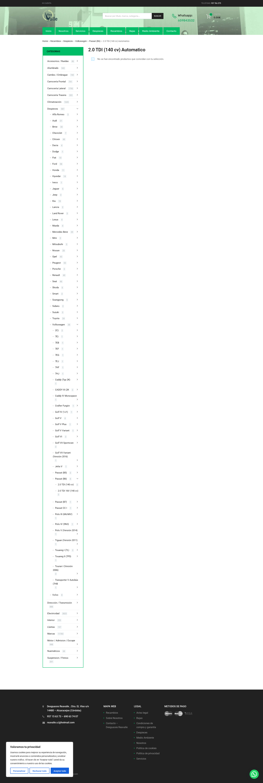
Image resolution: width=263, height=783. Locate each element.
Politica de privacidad (148, 753)
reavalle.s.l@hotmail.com (61, 722)
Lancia (55, 207)
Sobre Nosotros (114, 718)
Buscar (157, 16)
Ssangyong (57, 299)
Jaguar (55, 188)
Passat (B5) (61, 472)
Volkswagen (81, 41)
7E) (56, 336)
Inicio (48, 31)
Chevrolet (57, 133)
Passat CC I (61, 508)
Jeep (54, 194)
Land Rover (58, 213)
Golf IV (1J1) (61, 412)
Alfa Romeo (58, 114)
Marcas (51, 633)
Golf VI (58, 436)
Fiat (54, 157)
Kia (54, 201)
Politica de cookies (146, 748)
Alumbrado (52, 68)
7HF (57, 367)
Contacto (171, 31)
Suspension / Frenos (57, 658)
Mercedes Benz (60, 232)
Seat (54, 281)
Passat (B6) (94, 41)
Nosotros (63, 31)
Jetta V (58, 466)
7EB (57, 342)
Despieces (98, 31)
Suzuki (55, 312)
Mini (54, 238)
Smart (55, 293)
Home (45, 41)
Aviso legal (142, 712)
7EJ (57, 361)
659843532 (186, 20)
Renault (56, 275)
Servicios (80, 31)
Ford (54, 164)
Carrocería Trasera (56, 95)
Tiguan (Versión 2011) (66, 540)
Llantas (51, 627)
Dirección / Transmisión (59, 602)
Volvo (55, 595)
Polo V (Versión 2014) (66, 530)
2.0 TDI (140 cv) (66, 484)
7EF (57, 348)
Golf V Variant (62, 430)
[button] (254, 774)
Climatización (54, 102)
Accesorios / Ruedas (58, 61)
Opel (54, 256)
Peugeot (56, 262)
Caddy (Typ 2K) (62, 379)
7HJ (57, 373)
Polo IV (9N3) (62, 524)
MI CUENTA (46, 3)
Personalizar (19, 771)
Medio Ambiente (150, 31)
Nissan (56, 250)
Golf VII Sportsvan (64, 442)
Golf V (58, 418)
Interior (51, 620)
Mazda (55, 225)
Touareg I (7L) (62, 550)
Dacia (55, 145)
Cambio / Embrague (57, 75)
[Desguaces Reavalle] (57, 20)
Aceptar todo (60, 771)
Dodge (55, 151)
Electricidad (53, 613)
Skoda (55, 287)
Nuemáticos (53, 651)
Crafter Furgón (62, 405)
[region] (39, 759)
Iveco (55, 182)
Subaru (55, 306)
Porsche (56, 269)
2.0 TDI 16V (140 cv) (68, 490)
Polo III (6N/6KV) (63, 514)
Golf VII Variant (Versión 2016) (62, 454)
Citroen (56, 139)
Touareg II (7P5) (63, 556)
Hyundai (56, 176)
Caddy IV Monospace (66, 395)
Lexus (55, 219)
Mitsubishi (57, 244)
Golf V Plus (61, 424)
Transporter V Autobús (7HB (65, 582)
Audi (54, 120)
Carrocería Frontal (56, 81)
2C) (57, 330)
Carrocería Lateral (56, 88)
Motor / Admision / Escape (61, 640)
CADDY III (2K (62, 389)
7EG (57, 355)
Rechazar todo (40, 771)
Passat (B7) (61, 502)
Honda (55, 170)
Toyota (55, 318)
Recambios (116, 31)
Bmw (54, 126)
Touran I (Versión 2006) (63, 568)
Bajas (132, 31)
